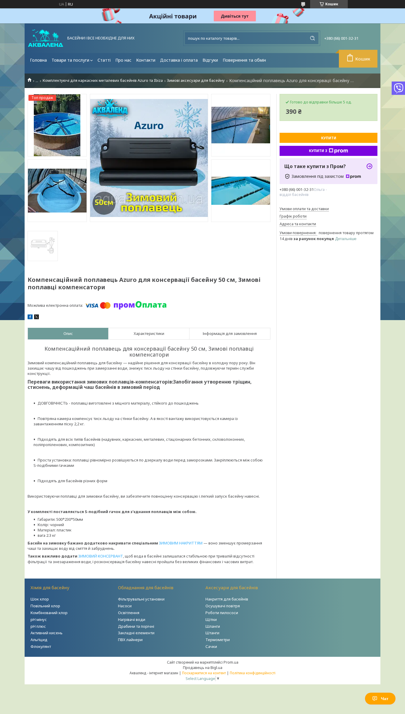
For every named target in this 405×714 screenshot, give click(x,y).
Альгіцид (39, 639)
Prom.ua (231, 662)
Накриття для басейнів (226, 599)
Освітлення (128, 612)
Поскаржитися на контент (204, 672)
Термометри (217, 639)
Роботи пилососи (221, 612)
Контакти (145, 60)
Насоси (125, 605)
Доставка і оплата (179, 60)
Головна (38, 60)
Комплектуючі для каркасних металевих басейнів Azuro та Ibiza (103, 80)
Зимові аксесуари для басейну (196, 80)
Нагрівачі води (131, 619)
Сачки (211, 646)
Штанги (212, 632)
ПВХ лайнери (130, 639)
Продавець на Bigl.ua (202, 667)
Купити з (318, 150)
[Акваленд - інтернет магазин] (45, 38)
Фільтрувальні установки (141, 599)
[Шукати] (312, 38)
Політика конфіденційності (252, 672)
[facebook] (30, 317)
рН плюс (38, 626)
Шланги (212, 626)
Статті (104, 60)
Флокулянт (41, 646)
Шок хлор (40, 599)
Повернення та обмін (244, 60)
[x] (36, 317)
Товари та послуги (70, 60)
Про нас (123, 60)
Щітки (211, 619)
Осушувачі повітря (222, 605)
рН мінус (39, 619)
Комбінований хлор (49, 612)
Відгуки (210, 60)
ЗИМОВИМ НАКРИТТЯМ (181, 543)
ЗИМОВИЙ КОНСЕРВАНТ (100, 556)
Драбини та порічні (136, 626)
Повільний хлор (45, 605)
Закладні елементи (136, 632)
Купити (328, 137)
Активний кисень (47, 632)
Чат (384, 698)
